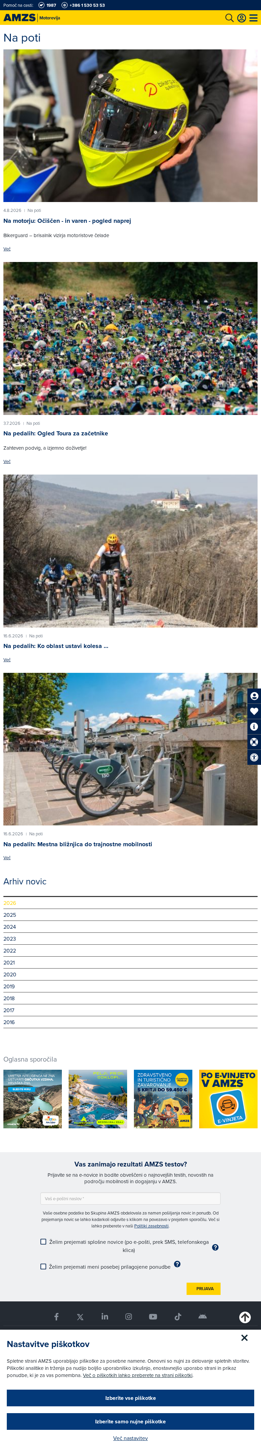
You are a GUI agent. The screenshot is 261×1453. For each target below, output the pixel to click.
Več (7, 248)
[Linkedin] (105, 1317)
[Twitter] (80, 1317)
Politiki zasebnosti (151, 1226)
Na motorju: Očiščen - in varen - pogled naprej (67, 220)
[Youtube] (153, 1317)
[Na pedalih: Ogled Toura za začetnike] (130, 338)
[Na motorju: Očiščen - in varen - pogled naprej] (130, 125)
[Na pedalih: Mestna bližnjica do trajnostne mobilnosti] (130, 749)
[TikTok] (178, 1317)
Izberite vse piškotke (130, 1398)
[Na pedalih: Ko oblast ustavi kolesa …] (130, 551)
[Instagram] (128, 1317)
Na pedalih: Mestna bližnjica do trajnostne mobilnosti (77, 844)
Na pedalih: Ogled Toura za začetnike (55, 433)
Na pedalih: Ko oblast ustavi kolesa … (55, 646)
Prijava (205, 1288)
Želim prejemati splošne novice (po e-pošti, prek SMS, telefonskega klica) (129, 1246)
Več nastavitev (130, 1438)
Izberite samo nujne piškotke (130, 1421)
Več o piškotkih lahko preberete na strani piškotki (137, 1375)
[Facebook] (56, 1317)
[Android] (203, 1317)
